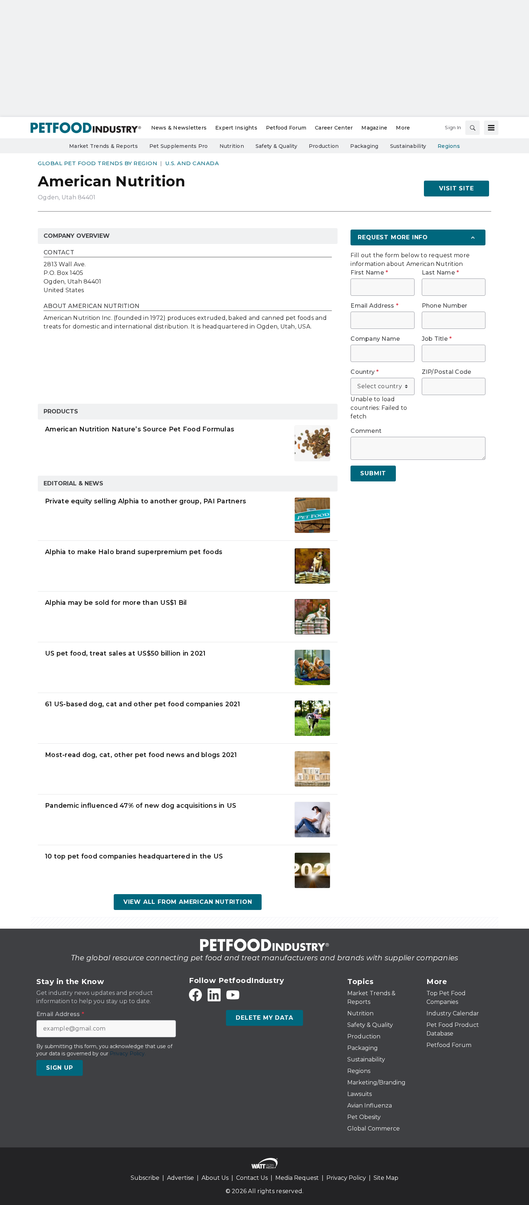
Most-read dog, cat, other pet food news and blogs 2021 (141, 754)
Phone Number (444, 306)
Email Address (374, 306)
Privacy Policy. (128, 1053)
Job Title (437, 339)
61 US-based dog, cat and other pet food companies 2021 (142, 704)
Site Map (386, 1177)
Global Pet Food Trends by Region (97, 163)
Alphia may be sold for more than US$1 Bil (116, 602)
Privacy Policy (346, 1177)
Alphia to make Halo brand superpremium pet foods (133, 552)
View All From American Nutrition (187, 901)
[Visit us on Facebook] (195, 994)
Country (365, 372)
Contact (59, 253)
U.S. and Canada (192, 163)
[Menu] (491, 128)
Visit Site (456, 188)
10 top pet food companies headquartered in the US (134, 856)
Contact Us (252, 1177)
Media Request (297, 1177)
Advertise (180, 1177)
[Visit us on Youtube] (232, 994)
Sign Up (59, 1067)
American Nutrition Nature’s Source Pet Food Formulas (139, 429)
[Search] (472, 128)
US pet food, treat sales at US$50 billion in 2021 (125, 653)
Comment (366, 431)
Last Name (440, 273)
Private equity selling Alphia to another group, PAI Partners (145, 501)
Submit (373, 473)
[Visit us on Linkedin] (214, 994)
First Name (369, 273)
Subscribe (145, 1177)
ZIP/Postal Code (446, 372)
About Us (215, 1177)
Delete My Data (264, 1017)
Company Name (375, 339)
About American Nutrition (91, 306)
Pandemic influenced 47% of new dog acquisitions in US (140, 805)
